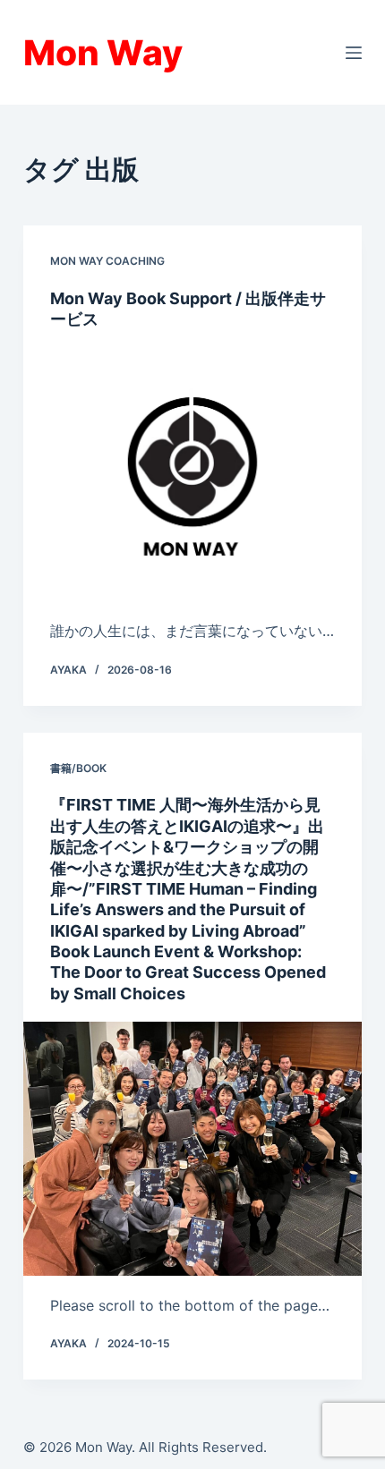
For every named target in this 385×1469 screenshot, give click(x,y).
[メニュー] (354, 53)
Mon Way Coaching (107, 260)
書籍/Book (78, 768)
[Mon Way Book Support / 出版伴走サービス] (192, 475)
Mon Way (103, 52)
